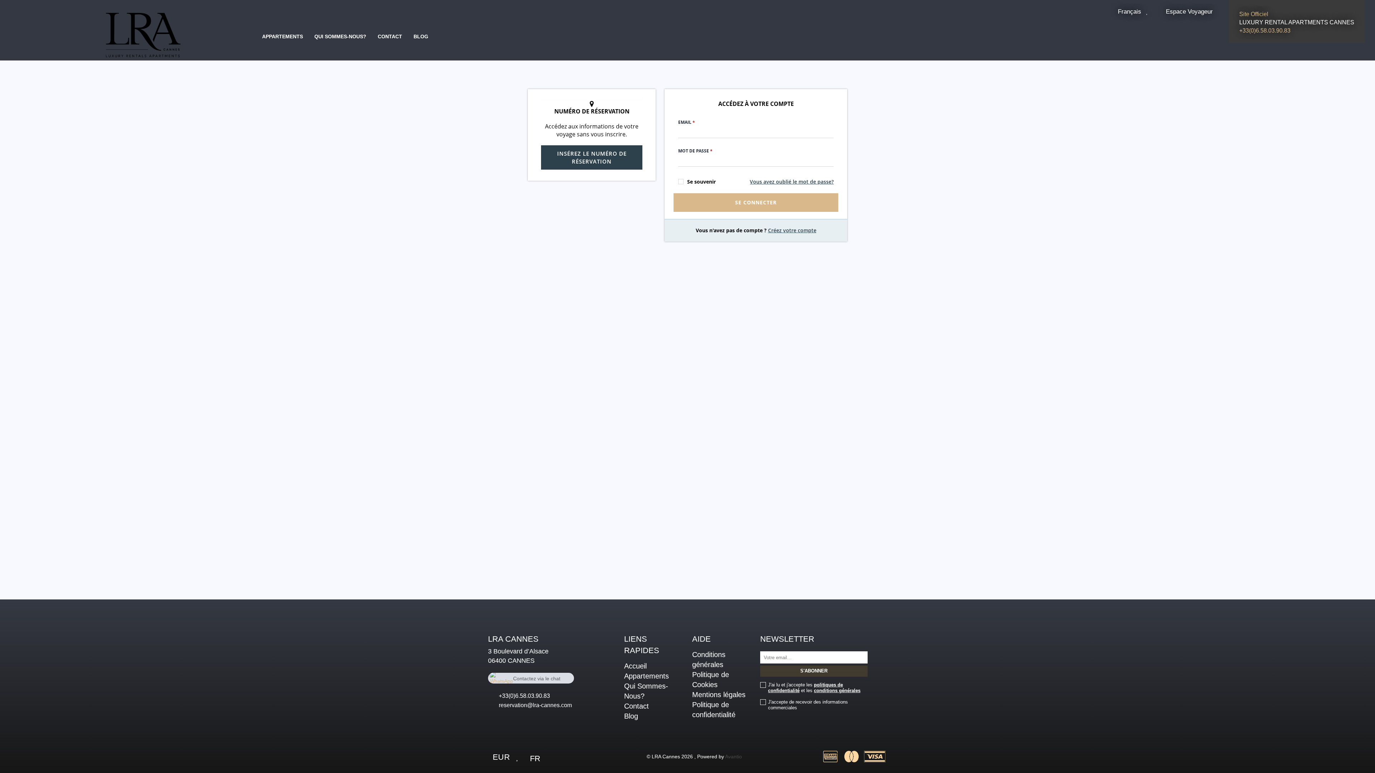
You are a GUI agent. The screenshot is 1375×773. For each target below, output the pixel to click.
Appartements (282, 36)
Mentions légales (719, 695)
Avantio (733, 756)
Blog (421, 36)
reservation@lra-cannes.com (535, 705)
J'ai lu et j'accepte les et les (814, 687)
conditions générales (837, 690)
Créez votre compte (792, 230)
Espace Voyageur (1189, 11)
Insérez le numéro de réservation (592, 157)
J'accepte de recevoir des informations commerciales (808, 704)
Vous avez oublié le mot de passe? (792, 181)
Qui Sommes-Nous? (340, 36)
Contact (390, 36)
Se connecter (756, 202)
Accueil (635, 666)
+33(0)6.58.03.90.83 (524, 695)
